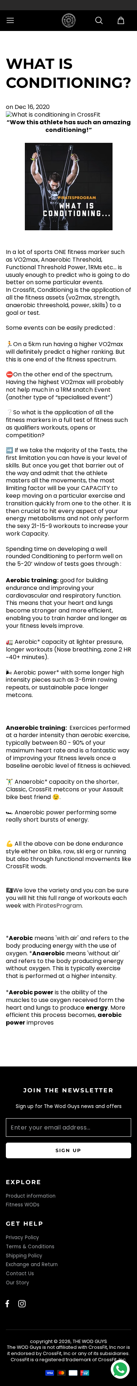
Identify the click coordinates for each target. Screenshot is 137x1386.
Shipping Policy (24, 1255)
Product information (31, 1196)
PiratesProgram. (59, 905)
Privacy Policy (22, 1237)
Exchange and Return (32, 1264)
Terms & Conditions (30, 1246)
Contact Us (20, 1273)
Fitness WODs (22, 1204)
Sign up (68, 1150)
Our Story (17, 1282)
